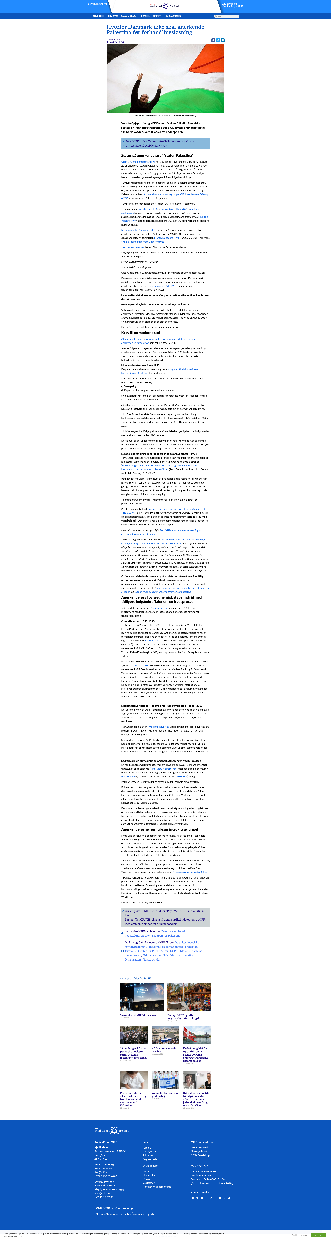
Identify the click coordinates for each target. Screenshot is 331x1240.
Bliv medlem (99, 16)
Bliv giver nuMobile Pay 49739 (232, 5)
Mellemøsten (133, 955)
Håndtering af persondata (157, 1186)
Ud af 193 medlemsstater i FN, (138, 161)
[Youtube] (202, 1198)
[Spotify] (220, 1198)
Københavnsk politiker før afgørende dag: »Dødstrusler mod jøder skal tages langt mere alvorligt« (197, 1099)
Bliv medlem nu (97, 3)
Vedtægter (149, 1182)
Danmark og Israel (173, 931)
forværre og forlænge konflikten (190, 872)
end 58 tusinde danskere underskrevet (142, 241)
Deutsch (123, 1214)
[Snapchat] (225, 1198)
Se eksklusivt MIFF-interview (138, 1015)
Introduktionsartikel (137, 935)
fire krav (143, 373)
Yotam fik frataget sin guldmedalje (165, 1095)
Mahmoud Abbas (191, 951)
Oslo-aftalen (152, 640)
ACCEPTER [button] (318, 1235)
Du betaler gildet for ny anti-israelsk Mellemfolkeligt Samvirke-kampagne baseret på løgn (195, 1054)
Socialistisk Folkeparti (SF (175, 209)
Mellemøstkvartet (159, 726)
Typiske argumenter (133, 247)
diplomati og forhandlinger (166, 947)
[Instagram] (206, 1198)
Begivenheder (150, 1159)
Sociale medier (173, 16)
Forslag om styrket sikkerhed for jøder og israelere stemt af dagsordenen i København (133, 1099)
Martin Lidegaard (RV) (166, 237)
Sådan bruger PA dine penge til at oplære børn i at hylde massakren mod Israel (133, 1053)
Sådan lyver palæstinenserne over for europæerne (163, 591)
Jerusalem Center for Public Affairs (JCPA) (151, 951)
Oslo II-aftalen (141, 665)
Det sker (145, 16)
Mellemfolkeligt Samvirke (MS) (138, 229)
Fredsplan (191, 947)
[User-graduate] (229, 1198)
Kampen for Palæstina (166, 935)
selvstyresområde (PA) (162, 285)
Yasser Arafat (151, 959)
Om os (146, 1178)
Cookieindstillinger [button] (299, 1235)
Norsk (99, 1214)
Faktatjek (148, 1155)
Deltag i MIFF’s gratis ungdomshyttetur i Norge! (183, 1017)
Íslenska (137, 1214)
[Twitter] (197, 1198)
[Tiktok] (211, 1198)
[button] (213, 40)
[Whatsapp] (215, 1198)
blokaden (182, 776)
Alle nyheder (150, 1151)
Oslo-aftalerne (159, 607)
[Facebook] (193, 1198)
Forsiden (147, 1147)
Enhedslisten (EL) (147, 209)
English (149, 1214)
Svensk (110, 1214)
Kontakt (147, 1171)
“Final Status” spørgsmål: (164, 768)
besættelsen (128, 776)
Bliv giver (113, 16)
